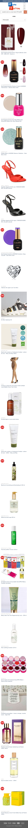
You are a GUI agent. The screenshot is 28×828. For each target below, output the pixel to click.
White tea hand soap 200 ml (8, 517)
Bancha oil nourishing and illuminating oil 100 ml (13, 485)
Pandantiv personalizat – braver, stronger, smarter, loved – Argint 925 (13, 714)
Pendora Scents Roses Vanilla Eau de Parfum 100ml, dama (12, 747)
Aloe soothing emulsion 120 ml (8, 647)
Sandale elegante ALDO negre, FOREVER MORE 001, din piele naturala (13, 221)
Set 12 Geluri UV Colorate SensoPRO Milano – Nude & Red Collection (12, 680)
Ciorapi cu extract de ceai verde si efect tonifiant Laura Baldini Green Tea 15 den (13, 386)
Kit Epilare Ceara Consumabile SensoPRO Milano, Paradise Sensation (13, 582)
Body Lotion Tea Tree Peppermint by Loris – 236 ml (13, 615)
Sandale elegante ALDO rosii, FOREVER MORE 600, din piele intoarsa (13, 187)
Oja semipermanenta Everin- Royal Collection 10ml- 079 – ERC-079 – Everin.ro (14, 53)
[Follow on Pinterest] (24, 8)
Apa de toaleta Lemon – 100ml (8, 780)
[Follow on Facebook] (24, 3)
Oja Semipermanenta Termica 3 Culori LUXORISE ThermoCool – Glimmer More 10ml (13, 87)
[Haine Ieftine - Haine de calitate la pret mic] (14, 6)
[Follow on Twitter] (24, 6)
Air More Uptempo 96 (6, 319)
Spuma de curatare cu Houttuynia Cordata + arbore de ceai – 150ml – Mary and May (14, 452)
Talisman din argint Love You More (9, 287)
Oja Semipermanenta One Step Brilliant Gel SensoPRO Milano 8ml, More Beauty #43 (12, 120)
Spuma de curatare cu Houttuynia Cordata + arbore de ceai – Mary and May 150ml (14, 353)
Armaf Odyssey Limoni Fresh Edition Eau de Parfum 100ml (14, 813)
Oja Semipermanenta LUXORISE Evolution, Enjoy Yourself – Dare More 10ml (13, 254)
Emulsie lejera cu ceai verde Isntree (10, 419)
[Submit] (25, 11)
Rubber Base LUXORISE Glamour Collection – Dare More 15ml (14, 154)
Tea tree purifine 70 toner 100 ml (9, 549)
